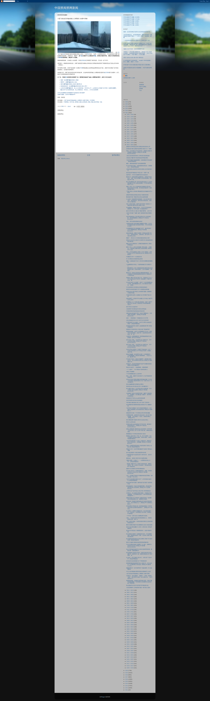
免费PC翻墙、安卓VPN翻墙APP (66, 94)
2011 (126, 690)
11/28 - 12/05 (130, 123)
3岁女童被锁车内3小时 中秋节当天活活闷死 (137, 320)
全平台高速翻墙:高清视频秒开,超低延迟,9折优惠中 (71, 92)
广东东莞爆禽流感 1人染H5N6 (134, 373)
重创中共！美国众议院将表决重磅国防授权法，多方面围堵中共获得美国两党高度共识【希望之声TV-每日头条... (139, 274)
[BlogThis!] (79, 106)
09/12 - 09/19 (130, 590)
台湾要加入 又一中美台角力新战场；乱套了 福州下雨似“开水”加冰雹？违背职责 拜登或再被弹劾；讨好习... (139, 303)
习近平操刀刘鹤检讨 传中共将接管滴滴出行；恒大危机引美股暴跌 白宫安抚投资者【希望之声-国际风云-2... (139, 409)
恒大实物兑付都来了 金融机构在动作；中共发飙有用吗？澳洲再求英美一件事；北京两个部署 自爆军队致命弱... (139, 535)
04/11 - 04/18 (130, 637)
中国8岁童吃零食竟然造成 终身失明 (135, 311)
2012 (126, 687)
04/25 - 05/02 (130, 633)
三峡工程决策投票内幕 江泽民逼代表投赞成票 (138, 155)
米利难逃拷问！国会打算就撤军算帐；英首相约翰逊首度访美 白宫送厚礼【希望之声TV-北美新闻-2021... (139, 487)
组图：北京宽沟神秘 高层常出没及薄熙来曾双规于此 (136, 31)
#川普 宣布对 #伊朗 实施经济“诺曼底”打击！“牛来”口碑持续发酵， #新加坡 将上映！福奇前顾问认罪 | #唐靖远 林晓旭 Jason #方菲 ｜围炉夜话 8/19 (137, 45)
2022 (126, 110)
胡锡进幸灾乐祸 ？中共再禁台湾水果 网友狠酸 (138, 413)
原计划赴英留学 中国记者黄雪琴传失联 (136, 452)
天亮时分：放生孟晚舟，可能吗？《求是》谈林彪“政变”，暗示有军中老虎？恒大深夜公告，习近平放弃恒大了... (139, 577)
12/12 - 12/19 (130, 118)
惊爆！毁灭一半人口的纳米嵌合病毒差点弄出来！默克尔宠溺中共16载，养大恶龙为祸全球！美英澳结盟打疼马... (139, 188)
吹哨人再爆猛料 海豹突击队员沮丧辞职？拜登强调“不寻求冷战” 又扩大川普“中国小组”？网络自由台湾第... (139, 430)
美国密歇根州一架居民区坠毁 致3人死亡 (74, 86)
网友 (88, 54)
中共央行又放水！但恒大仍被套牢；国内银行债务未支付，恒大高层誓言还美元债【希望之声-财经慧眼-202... (139, 360)
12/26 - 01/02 (130, 114)
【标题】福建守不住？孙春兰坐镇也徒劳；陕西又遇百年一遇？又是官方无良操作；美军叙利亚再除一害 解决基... (139, 465)
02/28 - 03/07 (130, 650)
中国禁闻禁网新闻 (66, 8)
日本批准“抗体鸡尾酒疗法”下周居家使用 (136, 561)
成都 (63, 54)
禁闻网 (141, 88)
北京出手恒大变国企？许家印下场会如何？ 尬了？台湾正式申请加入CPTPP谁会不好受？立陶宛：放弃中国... (139, 351)
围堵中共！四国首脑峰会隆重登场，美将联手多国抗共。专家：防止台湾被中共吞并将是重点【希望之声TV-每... (139, 178)
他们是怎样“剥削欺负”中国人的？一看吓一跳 (137, 172)
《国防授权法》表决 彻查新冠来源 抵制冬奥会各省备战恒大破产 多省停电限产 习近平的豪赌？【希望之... (139, 269)
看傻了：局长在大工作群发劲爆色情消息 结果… (138, 238)
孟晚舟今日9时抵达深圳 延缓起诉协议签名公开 (138, 146)
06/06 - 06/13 (130, 620)
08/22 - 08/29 (130, 596)
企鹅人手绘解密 (130, 371)
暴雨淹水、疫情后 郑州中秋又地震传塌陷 (136, 458)
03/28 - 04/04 (130, 642)
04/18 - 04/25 (130, 635)
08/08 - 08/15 (130, 601)
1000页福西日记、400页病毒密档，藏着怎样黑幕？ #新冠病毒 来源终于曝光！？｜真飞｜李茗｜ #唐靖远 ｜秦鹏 (137, 36)
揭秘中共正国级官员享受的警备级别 (135, 468)
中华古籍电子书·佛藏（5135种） (131, 17)
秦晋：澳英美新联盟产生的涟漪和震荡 (136, 163)
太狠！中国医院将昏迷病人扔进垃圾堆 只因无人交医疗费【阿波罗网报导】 (139, 446)
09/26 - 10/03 (130, 142)
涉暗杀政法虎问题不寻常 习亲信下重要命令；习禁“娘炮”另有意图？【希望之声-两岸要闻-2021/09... (139, 315)
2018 (126, 675)
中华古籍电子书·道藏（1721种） (131, 19)
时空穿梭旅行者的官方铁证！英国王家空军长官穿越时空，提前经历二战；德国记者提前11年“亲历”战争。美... (139, 554)
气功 (140, 90)
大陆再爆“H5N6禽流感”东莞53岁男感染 (136, 309)
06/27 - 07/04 (130, 614)
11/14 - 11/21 (130, 127)
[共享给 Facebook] (82, 106)
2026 (126, 102)
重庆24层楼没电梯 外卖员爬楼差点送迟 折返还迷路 (139, 524)
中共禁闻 (92, 100)
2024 (126, 106)
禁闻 (126, 75)
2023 (126, 108)
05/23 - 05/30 (130, 624)
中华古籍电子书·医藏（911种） (131, 23)
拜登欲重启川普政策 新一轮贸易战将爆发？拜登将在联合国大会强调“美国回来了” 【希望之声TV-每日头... (139, 507)
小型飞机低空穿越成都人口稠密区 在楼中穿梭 (76, 100)
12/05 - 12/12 (130, 121)
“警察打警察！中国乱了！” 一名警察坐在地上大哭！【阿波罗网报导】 (138, 461)
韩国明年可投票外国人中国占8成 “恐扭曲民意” (138, 329)
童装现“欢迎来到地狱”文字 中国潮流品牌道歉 (137, 289)
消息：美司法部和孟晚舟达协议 (134, 221)
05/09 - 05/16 (130, 629)
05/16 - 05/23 (130, 626)
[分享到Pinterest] (83, 106)
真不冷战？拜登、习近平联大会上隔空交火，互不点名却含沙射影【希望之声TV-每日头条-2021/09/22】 (139, 341)
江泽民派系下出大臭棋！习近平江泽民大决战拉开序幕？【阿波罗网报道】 (139, 323)
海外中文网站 (142, 86)
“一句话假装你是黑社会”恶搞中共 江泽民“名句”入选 (136, 40)
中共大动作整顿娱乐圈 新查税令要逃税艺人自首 (138, 571)
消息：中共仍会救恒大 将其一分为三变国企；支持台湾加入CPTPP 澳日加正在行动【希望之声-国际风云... (139, 253)
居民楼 (60, 57)
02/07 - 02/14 (130, 657)
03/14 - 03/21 (130, 646)
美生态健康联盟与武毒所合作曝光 (134, 384)
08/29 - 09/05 (130, 594)
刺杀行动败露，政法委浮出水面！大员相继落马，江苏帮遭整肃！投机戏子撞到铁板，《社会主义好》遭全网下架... (139, 356)
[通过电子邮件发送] (77, 106)
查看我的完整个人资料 (129, 77)
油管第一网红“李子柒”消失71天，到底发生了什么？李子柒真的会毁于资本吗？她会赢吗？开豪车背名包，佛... (139, 279)
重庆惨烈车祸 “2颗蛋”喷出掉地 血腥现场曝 (137, 197)
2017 (126, 677)
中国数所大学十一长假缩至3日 (134, 256)
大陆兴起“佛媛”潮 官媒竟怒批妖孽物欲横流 (137, 157)
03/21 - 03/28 (130, 644)
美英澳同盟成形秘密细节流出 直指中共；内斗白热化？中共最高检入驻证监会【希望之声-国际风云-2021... (139, 564)
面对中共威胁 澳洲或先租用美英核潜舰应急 (137, 542)
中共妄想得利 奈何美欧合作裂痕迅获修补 (136, 287)
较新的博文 (61, 155)
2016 (126, 679)
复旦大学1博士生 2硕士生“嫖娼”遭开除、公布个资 (139, 211)
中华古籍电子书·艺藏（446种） (131, 25)
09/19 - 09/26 (130, 144)
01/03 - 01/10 (130, 667)
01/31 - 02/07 (130, 659)
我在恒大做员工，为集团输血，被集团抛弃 (137, 367)
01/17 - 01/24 (130, 663)
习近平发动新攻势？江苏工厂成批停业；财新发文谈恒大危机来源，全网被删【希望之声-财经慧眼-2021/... (139, 442)
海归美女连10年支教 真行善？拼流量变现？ (137, 386)
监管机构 (83, 60)
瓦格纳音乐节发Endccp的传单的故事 (135, 398)
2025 (126, 104)
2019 (126, 672)
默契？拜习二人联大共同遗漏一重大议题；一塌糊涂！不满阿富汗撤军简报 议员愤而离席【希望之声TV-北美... (139, 248)
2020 (126, 670)
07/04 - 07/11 (130, 611)
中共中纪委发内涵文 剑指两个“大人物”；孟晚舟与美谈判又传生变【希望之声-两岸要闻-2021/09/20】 (139, 546)
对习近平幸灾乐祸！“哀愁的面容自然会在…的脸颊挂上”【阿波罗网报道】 (139, 166)
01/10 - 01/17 (130, 665)
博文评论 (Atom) (65, 158)
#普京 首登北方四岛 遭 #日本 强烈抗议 (133, 57)
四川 (66, 77)
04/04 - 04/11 (130, 639)
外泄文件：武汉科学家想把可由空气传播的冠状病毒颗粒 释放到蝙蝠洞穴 (139, 364)
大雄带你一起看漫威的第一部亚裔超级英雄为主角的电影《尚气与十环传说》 (139, 337)
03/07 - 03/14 (130, 648)
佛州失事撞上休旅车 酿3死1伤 (71, 84)
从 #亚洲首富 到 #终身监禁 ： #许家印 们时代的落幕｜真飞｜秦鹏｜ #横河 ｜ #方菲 (137, 61)
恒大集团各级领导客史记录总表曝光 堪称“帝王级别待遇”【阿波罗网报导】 (139, 539)
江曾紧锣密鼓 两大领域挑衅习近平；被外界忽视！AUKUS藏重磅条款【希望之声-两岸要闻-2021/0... (139, 230)
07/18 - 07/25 (130, 607)
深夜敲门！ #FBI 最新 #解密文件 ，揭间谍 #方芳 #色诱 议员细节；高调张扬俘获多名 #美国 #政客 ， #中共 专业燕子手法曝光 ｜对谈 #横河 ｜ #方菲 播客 (137, 53)
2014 (126, 683)
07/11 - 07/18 (130, 609)
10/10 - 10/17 (130, 138)
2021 (126, 112)
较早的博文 (116, 155)
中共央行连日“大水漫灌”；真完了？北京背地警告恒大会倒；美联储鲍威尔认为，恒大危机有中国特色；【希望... (139, 284)
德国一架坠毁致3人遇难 (69, 80)
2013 (126, 685)
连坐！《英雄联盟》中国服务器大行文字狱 (137, 318)
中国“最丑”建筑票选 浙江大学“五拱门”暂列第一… (138, 402)
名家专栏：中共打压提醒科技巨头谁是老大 (137, 174)
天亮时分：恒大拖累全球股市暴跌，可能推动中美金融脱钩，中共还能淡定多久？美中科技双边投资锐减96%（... (139, 494)
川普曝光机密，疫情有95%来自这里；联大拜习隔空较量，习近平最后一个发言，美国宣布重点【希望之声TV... (139, 416)
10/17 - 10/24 (130, 136)
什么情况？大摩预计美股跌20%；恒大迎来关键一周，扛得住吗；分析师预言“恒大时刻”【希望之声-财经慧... (139, 512)
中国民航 (66, 102)
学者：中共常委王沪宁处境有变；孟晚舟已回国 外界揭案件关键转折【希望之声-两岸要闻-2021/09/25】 (139, 152)
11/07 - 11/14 (130, 129)
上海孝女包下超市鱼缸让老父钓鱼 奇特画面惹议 (138, 490)
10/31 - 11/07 (130, 131)
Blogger (103, 696)
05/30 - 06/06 (130, 622)
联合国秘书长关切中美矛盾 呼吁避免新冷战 (137, 585)
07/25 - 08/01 (130, 605)
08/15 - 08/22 (130, 598)
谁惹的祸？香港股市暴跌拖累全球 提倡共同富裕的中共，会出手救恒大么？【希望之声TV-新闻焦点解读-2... (139, 503)
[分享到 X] (80, 106)
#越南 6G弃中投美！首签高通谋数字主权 (133, 49)
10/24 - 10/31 (130, 134)
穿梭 (89, 102)
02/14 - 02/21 (130, 655)
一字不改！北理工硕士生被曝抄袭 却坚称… (137, 515)
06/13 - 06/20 (130, 618)
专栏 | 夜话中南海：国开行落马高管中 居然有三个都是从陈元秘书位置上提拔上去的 (139, 204)
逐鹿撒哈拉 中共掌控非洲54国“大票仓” (136, 433)
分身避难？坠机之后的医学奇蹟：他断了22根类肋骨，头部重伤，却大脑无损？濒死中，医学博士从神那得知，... (139, 395)
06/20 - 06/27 (130, 616)
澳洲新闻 (141, 84)
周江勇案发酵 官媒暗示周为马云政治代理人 (137, 420)
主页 (88, 155)
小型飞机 (71, 102)
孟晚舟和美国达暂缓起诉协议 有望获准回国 (137, 195)
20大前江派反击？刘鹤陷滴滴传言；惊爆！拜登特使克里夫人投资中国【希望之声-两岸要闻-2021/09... (139, 472)
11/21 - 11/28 (130, 125)
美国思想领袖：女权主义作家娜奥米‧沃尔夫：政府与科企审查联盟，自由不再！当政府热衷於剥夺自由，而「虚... (139, 333)
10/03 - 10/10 (130, 140)
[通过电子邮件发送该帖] (74, 106)
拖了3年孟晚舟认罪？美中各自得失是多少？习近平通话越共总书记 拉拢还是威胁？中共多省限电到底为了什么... (139, 183)
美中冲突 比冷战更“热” (132, 306)
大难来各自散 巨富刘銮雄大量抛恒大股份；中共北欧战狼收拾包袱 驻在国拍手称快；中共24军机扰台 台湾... (139, 225)
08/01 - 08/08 (130, 603)
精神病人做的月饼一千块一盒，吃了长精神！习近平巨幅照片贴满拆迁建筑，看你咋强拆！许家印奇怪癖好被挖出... (139, 437)
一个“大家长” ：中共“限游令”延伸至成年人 (137, 369)
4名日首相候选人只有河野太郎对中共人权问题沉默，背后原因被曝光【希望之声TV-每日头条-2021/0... (138, 218)
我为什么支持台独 (130, 422)
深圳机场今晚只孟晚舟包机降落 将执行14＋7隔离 (139, 148)
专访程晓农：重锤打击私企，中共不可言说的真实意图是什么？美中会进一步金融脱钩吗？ (139, 208)
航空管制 (106, 72)
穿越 (95, 55)
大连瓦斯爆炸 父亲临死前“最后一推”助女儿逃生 (138, 587)
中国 (81, 68)
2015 (126, 681)
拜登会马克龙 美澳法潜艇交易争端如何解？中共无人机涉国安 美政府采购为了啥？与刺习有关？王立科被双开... (139, 381)
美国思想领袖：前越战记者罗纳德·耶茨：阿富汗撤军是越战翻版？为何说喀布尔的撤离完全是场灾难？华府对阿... (139, 582)
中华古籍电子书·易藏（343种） (131, 21)
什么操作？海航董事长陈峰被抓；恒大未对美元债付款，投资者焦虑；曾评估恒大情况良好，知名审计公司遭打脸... (139, 200)
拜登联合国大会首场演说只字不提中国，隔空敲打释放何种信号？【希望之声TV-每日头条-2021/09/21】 (139, 425)
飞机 (81, 55)
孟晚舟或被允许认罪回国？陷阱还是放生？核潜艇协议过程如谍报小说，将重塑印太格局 (139, 498)
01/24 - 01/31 (130, 661)
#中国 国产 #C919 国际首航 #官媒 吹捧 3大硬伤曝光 (136, 64)
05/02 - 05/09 (130, 631)
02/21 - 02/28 (130, 652)
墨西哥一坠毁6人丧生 (69, 82)
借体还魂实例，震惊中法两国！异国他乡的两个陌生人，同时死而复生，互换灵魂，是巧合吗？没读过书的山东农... (139, 234)
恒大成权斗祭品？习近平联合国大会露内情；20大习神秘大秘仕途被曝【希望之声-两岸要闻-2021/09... (139, 390)
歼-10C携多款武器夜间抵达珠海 (134, 259)
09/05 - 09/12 (130, 592)
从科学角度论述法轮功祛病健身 (134, 400)
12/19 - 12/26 (130, 116)
